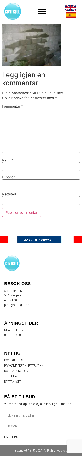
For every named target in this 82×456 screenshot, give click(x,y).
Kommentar (12, 106)
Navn (7, 160)
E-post (9, 177)
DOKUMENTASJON (16, 371)
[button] (42, 11)
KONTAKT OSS (13, 360)
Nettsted (9, 194)
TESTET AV (11, 376)
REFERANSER (13, 381)
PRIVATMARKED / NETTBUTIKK (24, 365)
